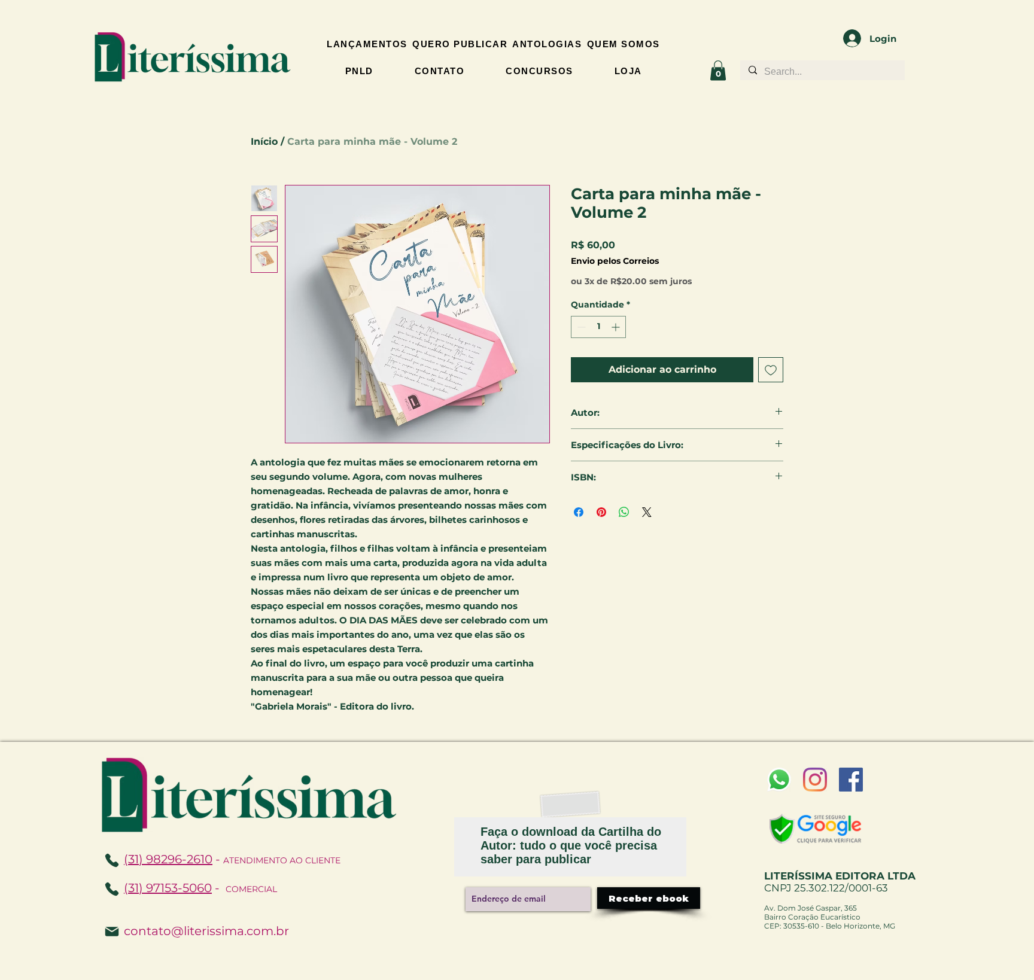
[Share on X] (647, 512)
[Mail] (112, 931)
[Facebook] (851, 780)
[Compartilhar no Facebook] (578, 512)
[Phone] (112, 889)
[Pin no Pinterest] (601, 512)
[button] (718, 70)
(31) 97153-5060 (168, 888)
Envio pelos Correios (615, 260)
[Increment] (616, 326)
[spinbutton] (598, 326)
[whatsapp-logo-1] (779, 780)
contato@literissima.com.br (206, 931)
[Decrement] (580, 326)
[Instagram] (815, 780)
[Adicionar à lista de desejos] (770, 369)
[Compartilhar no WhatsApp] (624, 512)
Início (264, 141)
